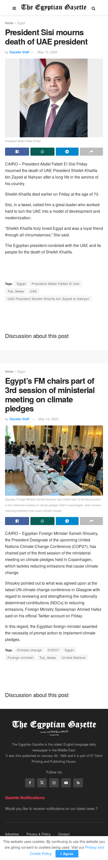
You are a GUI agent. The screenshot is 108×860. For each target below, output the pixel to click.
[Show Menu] (14, 7)
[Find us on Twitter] (42, 782)
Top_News (16, 291)
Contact (64, 834)
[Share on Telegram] (67, 152)
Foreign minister (21, 657)
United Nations (74, 657)
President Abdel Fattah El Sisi (56, 283)
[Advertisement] (54, 317)
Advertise (12, 834)
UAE (33, 291)
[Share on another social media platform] (91, 152)
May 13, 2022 (47, 52)
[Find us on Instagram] (54, 782)
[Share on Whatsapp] (42, 152)
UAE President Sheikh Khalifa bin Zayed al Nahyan (48, 298)
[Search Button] (93, 7)
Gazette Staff (19, 52)
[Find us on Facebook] (30, 782)
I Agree (67, 853)
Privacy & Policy (38, 834)
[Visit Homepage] (54, 7)
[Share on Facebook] (17, 152)
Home (9, 23)
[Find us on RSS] (78, 782)
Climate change (29, 650)
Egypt (21, 23)
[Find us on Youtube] (66, 782)
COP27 (53, 650)
